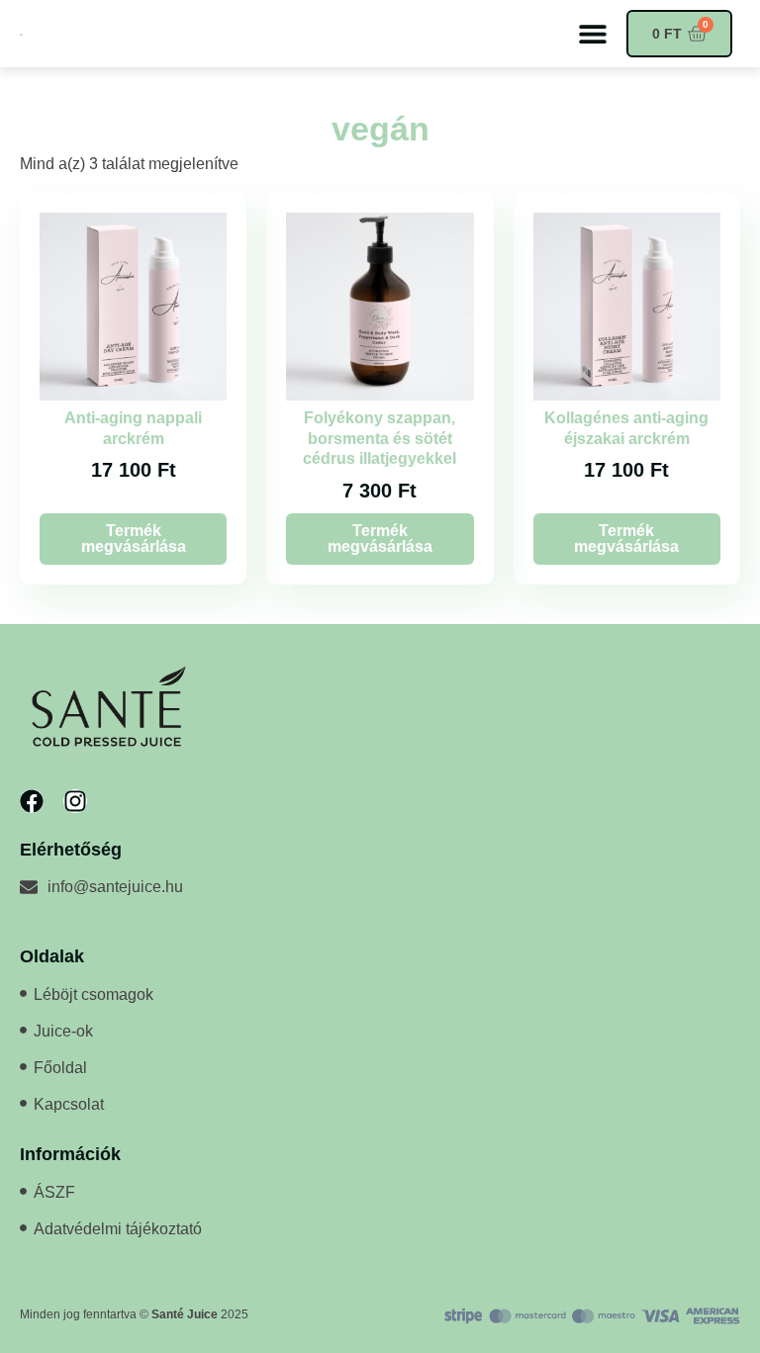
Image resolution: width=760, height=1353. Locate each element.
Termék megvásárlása (133, 538)
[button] (592, 34)
